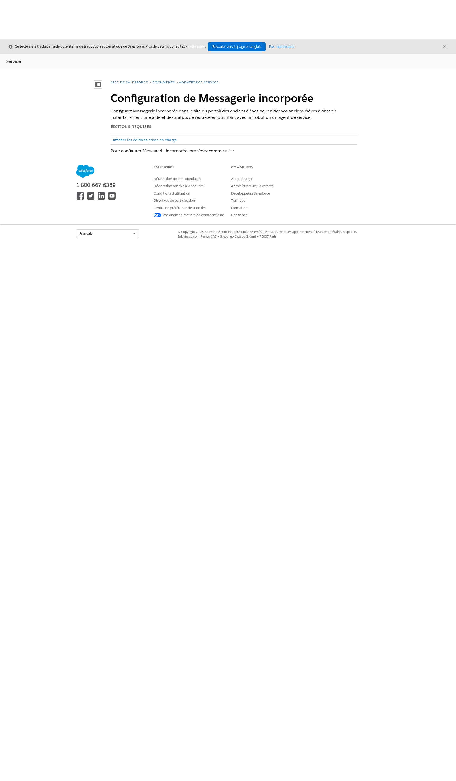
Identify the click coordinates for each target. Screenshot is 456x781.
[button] (107, 233)
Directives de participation (174, 200)
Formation (239, 208)
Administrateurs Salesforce (252, 186)
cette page (196, 46)
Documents (163, 82)
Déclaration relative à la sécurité (179, 186)
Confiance (239, 215)
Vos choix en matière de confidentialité (193, 215)
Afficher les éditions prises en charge (145, 140)
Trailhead (238, 200)
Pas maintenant (281, 46)
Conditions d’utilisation (172, 193)
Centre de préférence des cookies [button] (180, 208)
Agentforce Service (198, 82)
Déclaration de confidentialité (177, 179)
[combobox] (107, 233)
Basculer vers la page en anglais (236, 46)
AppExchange (242, 179)
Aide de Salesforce (129, 82)
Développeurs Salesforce (250, 193)
